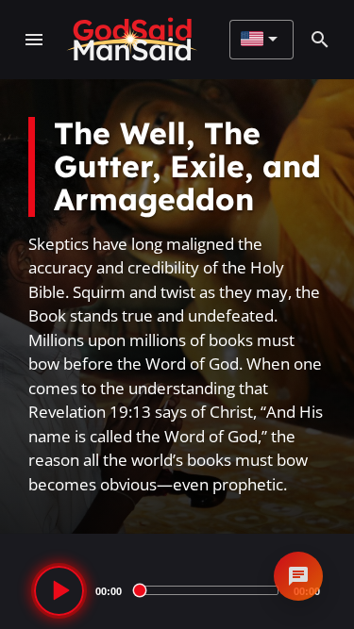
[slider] (207, 590)
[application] (177, 590)
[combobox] (259, 39)
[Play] (59, 591)
